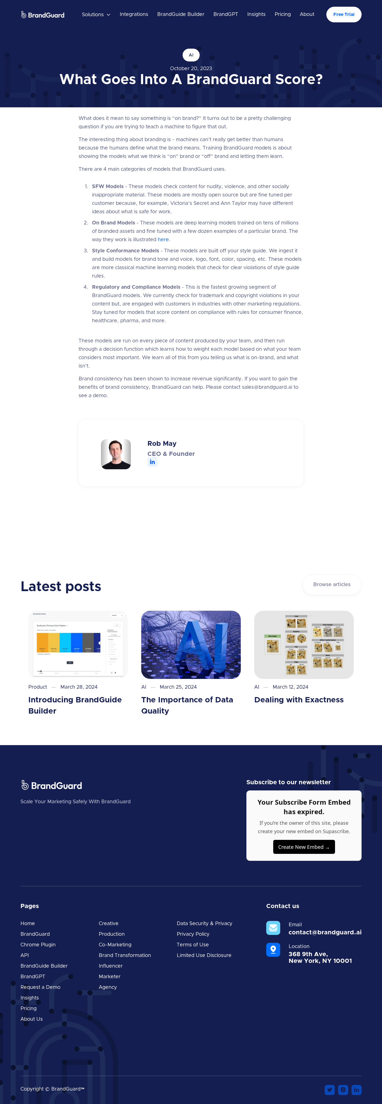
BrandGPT (225, 14)
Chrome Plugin (38, 944)
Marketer (110, 976)
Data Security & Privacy (204, 923)
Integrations (134, 14)
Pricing (283, 14)
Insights (256, 14)
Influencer (111, 966)
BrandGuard (35, 934)
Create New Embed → (304, 847)
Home (27, 923)
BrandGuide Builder (180, 14)
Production (112, 934)
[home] (48, 14)
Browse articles (332, 584)
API (24, 955)
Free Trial (344, 14)
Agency (108, 987)
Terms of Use (193, 944)
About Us (31, 1019)
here (163, 239)
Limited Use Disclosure (204, 955)
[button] (96, 15)
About (307, 14)
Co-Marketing (115, 944)
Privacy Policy (193, 934)
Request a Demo (40, 987)
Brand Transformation (125, 955)
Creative (109, 923)
